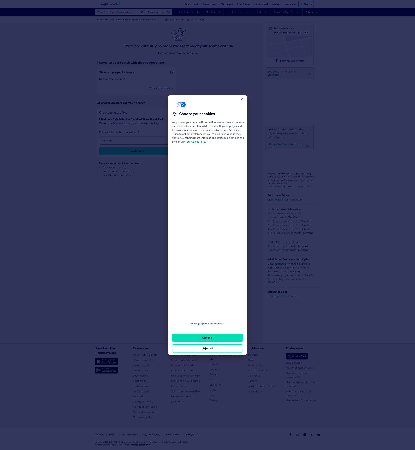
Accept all (207, 337)
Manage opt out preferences (207, 323)
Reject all (207, 348)
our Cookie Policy (196, 141)
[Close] (242, 98)
